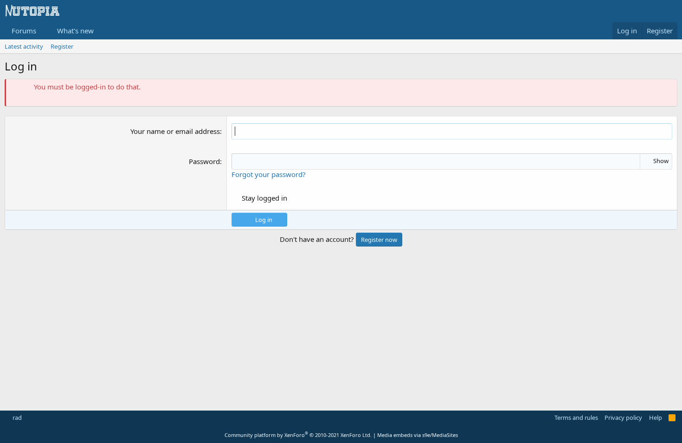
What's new (75, 30)
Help (655, 417)
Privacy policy (623, 417)
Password (204, 161)
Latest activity (24, 46)
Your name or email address (175, 131)
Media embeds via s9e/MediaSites (417, 434)
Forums (24, 30)
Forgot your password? (269, 174)
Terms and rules (576, 417)
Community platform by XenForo (298, 434)
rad (16, 417)
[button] (43, 30)
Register (62, 46)
